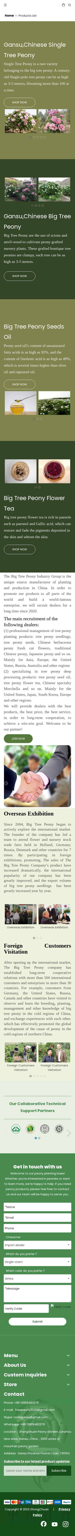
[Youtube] (54, 1524)
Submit (37, 1321)
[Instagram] (65, 1524)
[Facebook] (43, 1524)
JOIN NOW (18, 739)
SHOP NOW (19, 102)
